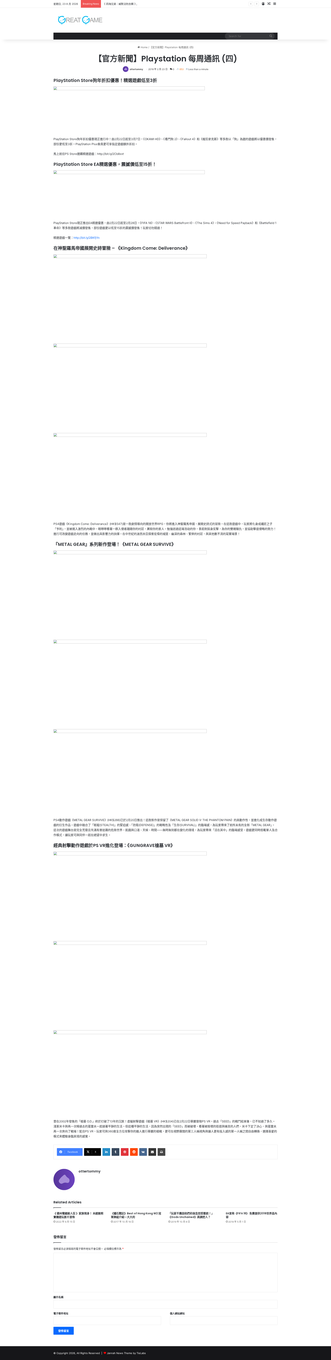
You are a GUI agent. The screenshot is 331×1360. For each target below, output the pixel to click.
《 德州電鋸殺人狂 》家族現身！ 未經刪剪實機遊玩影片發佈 (78, 1215)
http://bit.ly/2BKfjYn (87, 238)
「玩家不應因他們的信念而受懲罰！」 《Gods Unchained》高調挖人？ (191, 1215)
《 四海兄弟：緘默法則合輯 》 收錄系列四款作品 (130, 3)
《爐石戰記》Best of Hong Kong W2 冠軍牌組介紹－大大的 (136, 1215)
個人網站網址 (177, 1313)
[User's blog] (77, 20)
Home (144, 47)
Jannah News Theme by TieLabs (126, 1353)
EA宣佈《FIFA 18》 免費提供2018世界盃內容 (251, 1215)
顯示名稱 (58, 1297)
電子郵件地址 (60, 1313)
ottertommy (136, 69)
